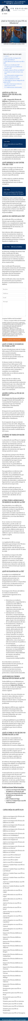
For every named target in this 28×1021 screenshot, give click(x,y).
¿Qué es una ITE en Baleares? (12, 855)
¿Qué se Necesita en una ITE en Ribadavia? (14, 22)
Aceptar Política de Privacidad (12, 318)
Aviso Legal (18, 334)
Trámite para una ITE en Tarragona (14, 1013)
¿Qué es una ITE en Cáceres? (11, 857)
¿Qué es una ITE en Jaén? (10, 860)
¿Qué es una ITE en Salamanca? (12, 862)
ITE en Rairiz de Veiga (13, 799)
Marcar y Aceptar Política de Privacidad (14, 320)
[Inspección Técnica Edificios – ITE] (14, 8)
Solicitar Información (14, 340)
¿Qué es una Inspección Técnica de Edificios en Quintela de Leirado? (16, 795)
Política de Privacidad (7, 335)
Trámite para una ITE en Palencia (13, 1006)
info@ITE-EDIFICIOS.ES (15, 3)
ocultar (6, 56)
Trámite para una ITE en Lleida (12, 1004)
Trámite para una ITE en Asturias (13, 1001)
